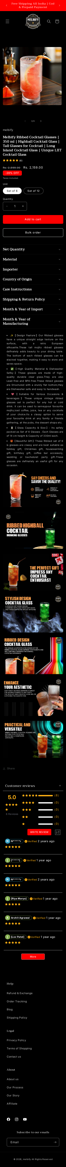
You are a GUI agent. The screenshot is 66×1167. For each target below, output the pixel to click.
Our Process (15, 1087)
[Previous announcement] (6, 5)
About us (12, 1079)
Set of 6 (12, 190)
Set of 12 (33, 190)
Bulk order (33, 232)
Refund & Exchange (19, 993)
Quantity (8, 198)
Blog (10, 1009)
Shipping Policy (17, 1017)
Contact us (14, 1056)
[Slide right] (41, 121)
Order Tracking (17, 1001)
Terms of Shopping (19, 1048)
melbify (27, 1159)
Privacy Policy (16, 1040)
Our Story (13, 1095)
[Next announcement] (59, 5)
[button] (7, 21)
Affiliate (12, 1103)
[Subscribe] (55, 1142)
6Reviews (12, 814)
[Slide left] (25, 121)
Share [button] (11, 768)
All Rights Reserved (42, 1159)
